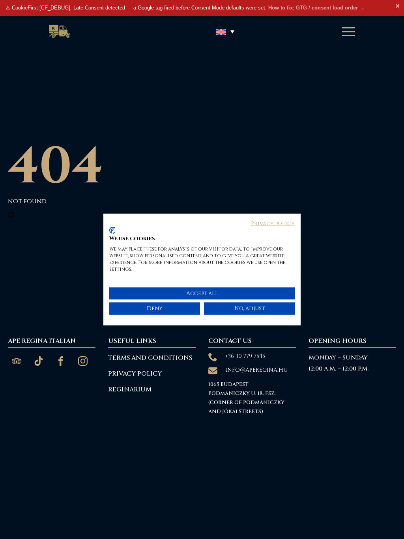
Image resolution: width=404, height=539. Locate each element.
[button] (225, 31)
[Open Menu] (348, 31)
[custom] (16, 361)
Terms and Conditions (150, 358)
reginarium (130, 389)
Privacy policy (273, 223)
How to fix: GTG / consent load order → (316, 8)
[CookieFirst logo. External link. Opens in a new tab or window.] (112, 230)
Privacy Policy (135, 373)
